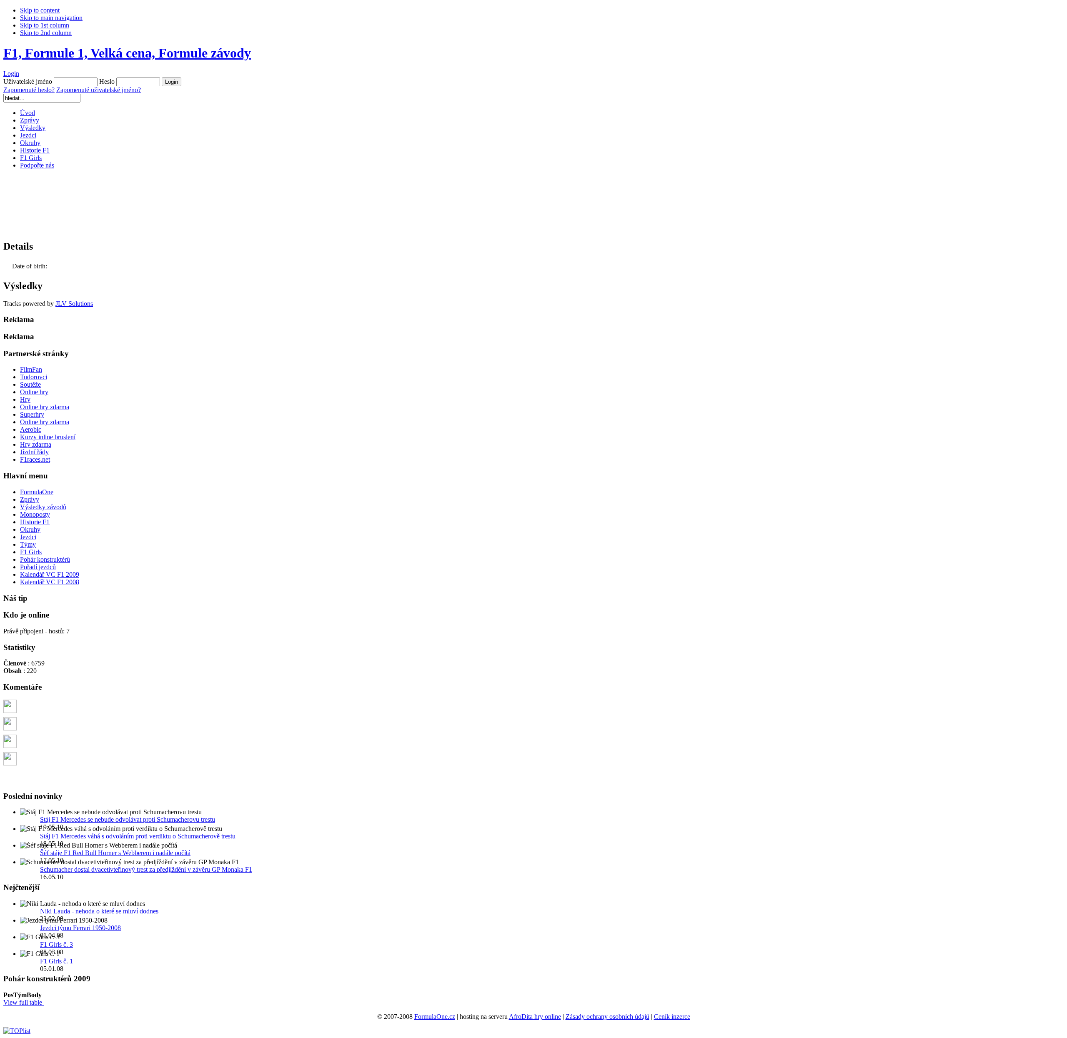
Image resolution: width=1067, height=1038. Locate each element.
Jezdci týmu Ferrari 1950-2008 (80, 927)
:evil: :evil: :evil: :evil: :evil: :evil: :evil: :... (73, 755)
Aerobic (30, 429)
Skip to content (40, 10)
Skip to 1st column (44, 25)
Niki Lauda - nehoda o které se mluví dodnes (99, 911)
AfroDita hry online (535, 1016)
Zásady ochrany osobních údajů (607, 1016)
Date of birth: (29, 266)
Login (11, 73)
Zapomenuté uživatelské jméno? (98, 89)
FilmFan (31, 369)
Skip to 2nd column (46, 32)
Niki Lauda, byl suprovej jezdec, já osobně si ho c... (87, 738)
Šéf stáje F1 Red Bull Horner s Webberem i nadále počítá (115, 852)
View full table (23, 1002)
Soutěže (30, 384)
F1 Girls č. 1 (56, 961)
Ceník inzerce (672, 1016)
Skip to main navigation (51, 17)
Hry (25, 399)
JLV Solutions (74, 303)
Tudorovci (33, 376)
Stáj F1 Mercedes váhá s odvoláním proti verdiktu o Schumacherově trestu (137, 836)
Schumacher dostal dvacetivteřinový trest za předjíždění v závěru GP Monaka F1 (146, 869)
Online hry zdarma (44, 406)
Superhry (32, 414)
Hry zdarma (35, 444)
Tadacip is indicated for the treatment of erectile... (83, 703)
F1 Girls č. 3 (56, 944)
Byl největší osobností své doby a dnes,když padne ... (89, 720)
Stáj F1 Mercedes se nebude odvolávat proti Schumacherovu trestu (127, 819)
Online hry (34, 391)
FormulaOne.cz (434, 1016)
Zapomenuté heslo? (29, 89)
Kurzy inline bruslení (47, 436)
